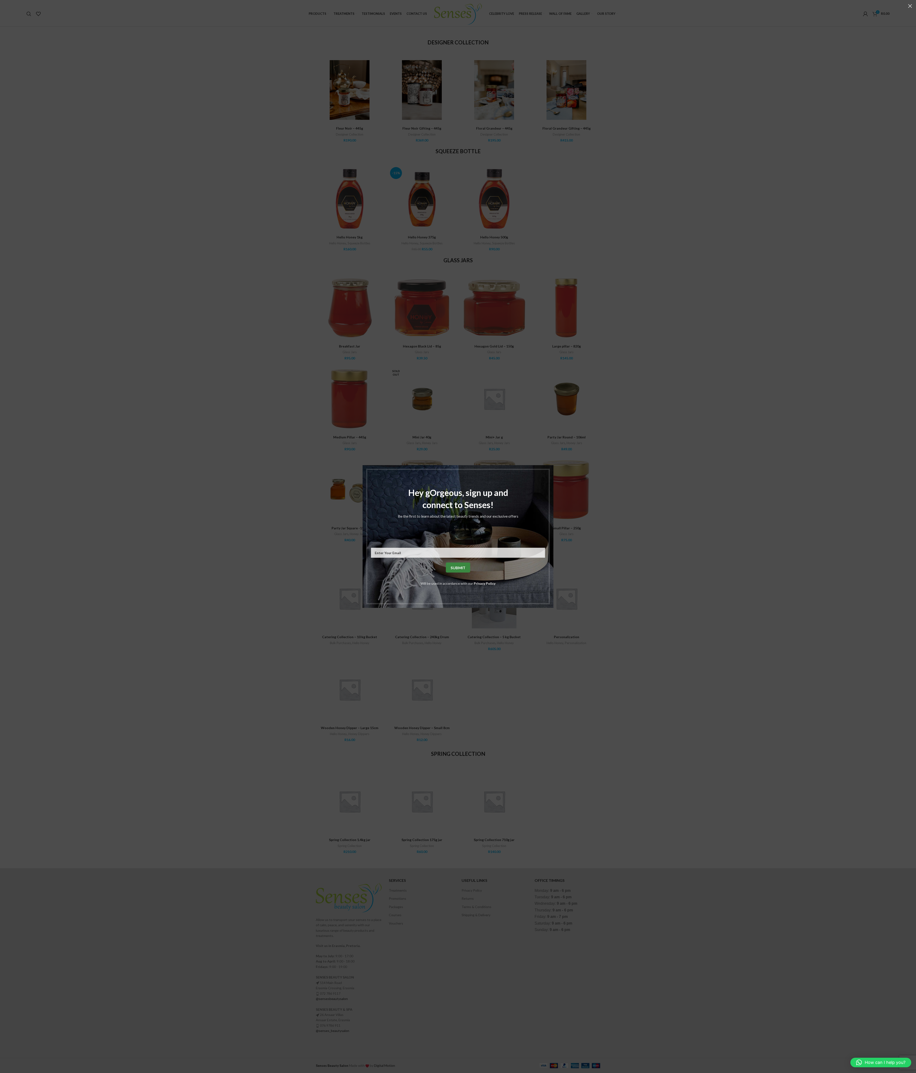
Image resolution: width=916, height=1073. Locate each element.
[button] (880, 1062)
